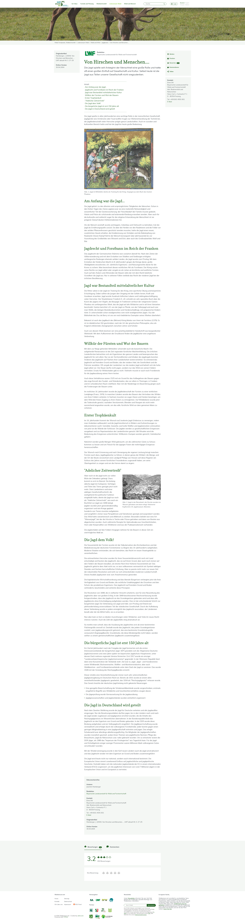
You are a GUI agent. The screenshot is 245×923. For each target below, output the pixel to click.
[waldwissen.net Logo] (62, 3)
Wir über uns (59, 904)
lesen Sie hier (168, 909)
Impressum (67, 904)
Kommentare (114, 847)
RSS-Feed (78, 904)
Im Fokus (74, 3)
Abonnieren (151, 905)
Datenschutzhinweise (141, 914)
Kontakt (57, 901)
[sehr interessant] (119, 873)
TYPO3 (66, 917)
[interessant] (115, 873)
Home (56, 898)
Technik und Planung (87, 3)
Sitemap (66, 898)
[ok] (111, 873)
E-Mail (169, 102)
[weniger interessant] (107, 873)
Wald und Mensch (130, 3)
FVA (149, 913)
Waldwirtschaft (101, 3)
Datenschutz (68, 901)
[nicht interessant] (103, 873)
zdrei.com (80, 915)
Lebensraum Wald (115, 3)
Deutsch (182, 2)
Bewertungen (94, 847)
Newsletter (131, 898)
